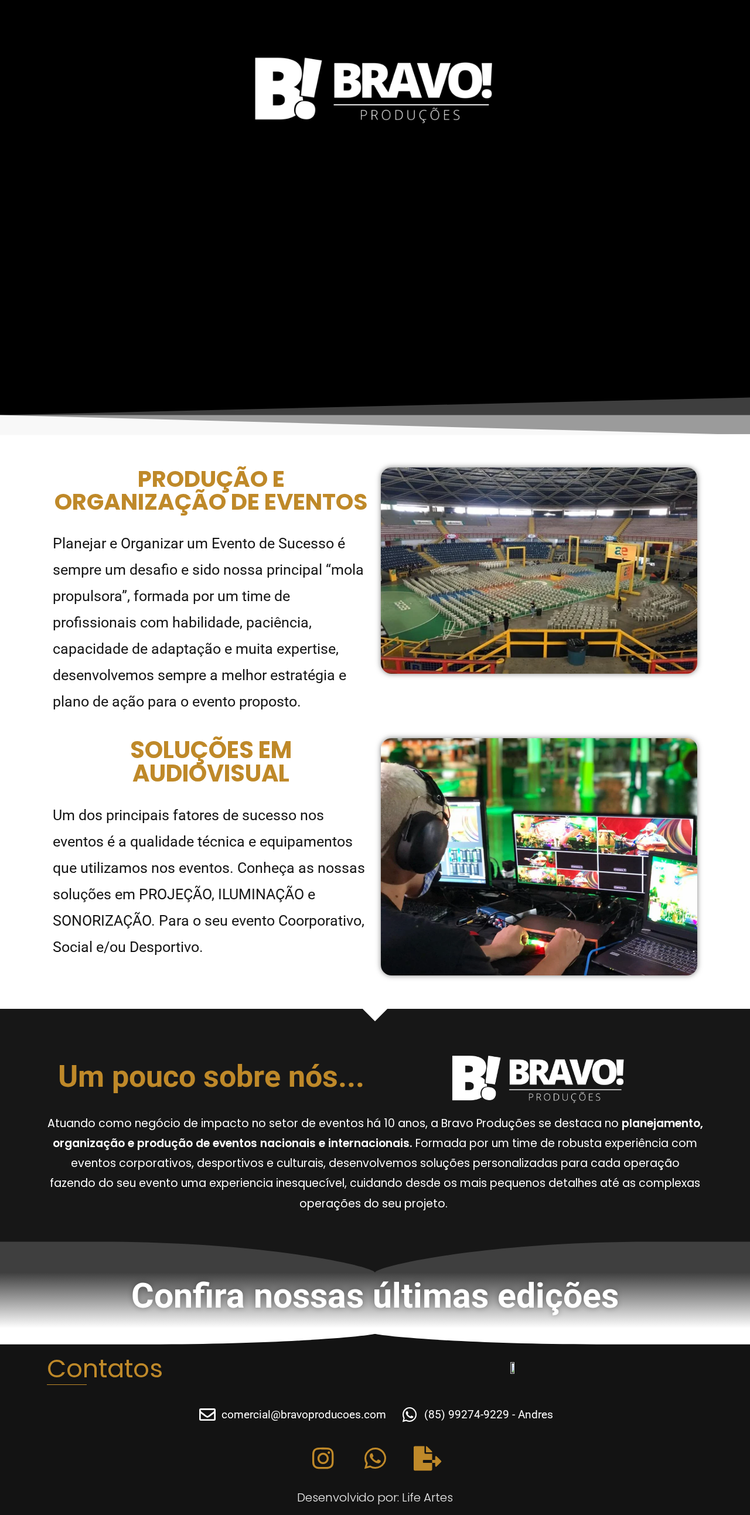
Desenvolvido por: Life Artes (375, 1497)
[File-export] (427, 1458)
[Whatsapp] (375, 1458)
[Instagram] (322, 1458)
